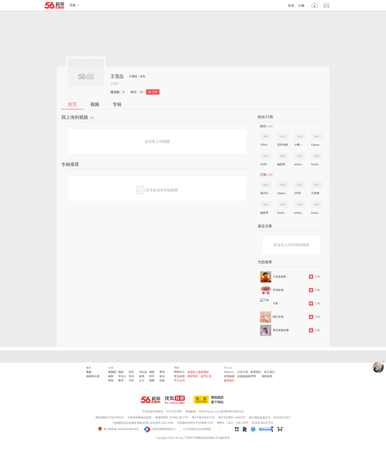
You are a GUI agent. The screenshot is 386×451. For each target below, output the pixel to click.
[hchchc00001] (316, 156)
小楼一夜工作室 (299, 144)
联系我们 (256, 372)
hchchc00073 (299, 164)
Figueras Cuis (316, 144)
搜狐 (209, 400)
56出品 (143, 372)
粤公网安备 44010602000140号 (121, 429)
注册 (301, 5)
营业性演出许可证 (262, 422)
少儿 (141, 380)
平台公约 (179, 380)
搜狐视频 (177, 400)
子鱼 (275, 303)
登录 (291, 5)
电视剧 (112, 372)
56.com (54, 6)
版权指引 (229, 380)
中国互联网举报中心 (164, 429)
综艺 (131, 372)
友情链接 (229, 376)
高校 (152, 372)
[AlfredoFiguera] (265, 136)
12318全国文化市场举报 (197, 429)
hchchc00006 (316, 212)
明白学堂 (278, 316)
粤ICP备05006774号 (203, 417)
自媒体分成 (92, 376)
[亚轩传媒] (282, 136)
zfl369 (263, 164)
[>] (314, 6)
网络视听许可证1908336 (110, 417)
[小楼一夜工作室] (299, 136)
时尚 (152, 376)
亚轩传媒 (282, 144)
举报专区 (192, 376)
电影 (121, 372)
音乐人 (122, 376)
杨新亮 (281, 164)
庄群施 (315, 193)
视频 (94, 104)
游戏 (141, 376)
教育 (121, 380)
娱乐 (162, 376)
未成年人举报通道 (198, 372)
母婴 (152, 380)
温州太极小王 (265, 193)
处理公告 (206, 376)
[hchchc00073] (299, 156)
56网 (150, 400)
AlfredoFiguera (265, 144)
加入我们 (269, 372)
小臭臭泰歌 (279, 276)
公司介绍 (242, 372)
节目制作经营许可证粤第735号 (195, 422)
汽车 (131, 380)
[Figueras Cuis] (316, 136)
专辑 (117, 104)
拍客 (162, 380)
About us (229, 372)
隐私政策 (267, 376)
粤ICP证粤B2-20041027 (231, 417)
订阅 (154, 91)
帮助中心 (179, 372)
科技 (110, 380)
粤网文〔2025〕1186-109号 (232, 422)
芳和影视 (278, 290)
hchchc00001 (316, 164)
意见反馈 (179, 376)
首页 (72, 104)
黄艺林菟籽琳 (281, 330)
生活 (131, 376)
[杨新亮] (282, 156)
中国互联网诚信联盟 (139, 417)
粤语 (162, 372)
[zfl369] (265, 156)
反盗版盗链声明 (246, 376)
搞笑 (110, 376)
